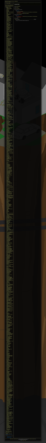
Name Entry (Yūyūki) (9, 271)
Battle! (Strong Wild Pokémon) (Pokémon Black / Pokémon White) (10, 57)
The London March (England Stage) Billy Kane (9, 239)
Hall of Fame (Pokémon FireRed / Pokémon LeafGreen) (10, 191)
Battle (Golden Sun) (8, 49)
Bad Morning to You (8, 35)
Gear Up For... (8, 174)
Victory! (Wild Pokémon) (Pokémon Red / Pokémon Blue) (10, 415)
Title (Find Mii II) (8, 378)
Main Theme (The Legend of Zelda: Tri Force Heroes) (9, 249)
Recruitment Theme (8, 326)
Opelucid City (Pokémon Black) (10, 284)
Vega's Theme (8, 408)
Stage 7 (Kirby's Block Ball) (9, 362)
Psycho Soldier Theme (9, 316)
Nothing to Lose (8, 276)
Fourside (7, 162)
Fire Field (7, 154)
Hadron (22, 11)
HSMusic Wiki (6, 1)
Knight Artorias (8, 221)
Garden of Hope (8, 173)
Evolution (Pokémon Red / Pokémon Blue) (9, 143)
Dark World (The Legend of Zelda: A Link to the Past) (9, 116)
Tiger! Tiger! (8, 377)
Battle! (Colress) (8, 40)
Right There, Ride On (9, 332)
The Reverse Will (8, 330)
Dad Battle (8, 109)
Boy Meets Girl (8, 89)
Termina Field (8, 372)
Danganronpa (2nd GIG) (9, 113)
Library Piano (8, 235)
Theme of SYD (8, 375)
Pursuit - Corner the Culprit (9, 318)
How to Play (8, 203)
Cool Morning (8, 99)
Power (7, 312)
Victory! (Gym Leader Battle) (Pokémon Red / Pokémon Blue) (10, 412)
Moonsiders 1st (8, 263)
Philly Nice (8, 296)
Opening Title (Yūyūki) (9, 290)
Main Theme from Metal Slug (9, 246)
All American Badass (9, 22)
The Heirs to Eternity (9, 200)
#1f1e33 (7, 7)
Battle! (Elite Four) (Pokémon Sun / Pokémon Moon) (9, 44)
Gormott (7, 180)
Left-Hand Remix (8, 228)
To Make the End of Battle (9, 391)
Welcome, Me (8, 420)
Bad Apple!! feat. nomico (9, 34)
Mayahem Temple (8, 254)
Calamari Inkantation (9, 93)
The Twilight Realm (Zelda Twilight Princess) (9, 400)
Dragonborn (8, 129)
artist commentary (17, 8)
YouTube (17, 7)
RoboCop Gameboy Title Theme (10, 333)
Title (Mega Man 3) (8, 379)
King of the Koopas (8, 220)
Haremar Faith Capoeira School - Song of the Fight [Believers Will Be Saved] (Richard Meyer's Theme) (10, 198)
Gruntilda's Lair (8, 188)
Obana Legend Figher (19, 13)
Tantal (7, 370)
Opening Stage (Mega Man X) (9, 289)
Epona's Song (8, 141)
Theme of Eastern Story (9, 374)
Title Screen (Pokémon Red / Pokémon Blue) (9, 383)
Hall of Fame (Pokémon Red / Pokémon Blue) (9, 192)
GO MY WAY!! (8, 178)
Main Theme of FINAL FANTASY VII (9, 247)
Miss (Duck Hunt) (8, 261)
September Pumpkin (8, 346)
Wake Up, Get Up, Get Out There (10, 417)
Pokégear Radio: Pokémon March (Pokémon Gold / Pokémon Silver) (10, 304)
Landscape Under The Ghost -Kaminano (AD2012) (9, 226)
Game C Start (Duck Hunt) (9, 167)
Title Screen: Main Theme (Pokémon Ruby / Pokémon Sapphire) (9, 381)
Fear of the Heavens (8, 147)
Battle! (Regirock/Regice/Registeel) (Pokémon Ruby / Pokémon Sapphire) (9, 53)
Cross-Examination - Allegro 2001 (10, 106)
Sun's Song (8, 368)
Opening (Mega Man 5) (9, 288)
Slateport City (8, 351)
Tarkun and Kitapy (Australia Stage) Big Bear (9, 371)
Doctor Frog (8, 126)
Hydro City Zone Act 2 (9, 205)
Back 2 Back (8, 33)
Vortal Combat (8, 416)
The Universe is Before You (9, 403)
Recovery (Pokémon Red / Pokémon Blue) (9, 325)
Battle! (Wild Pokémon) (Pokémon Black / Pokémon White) (9, 67)
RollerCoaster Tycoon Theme (9, 334)
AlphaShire (24, 13)
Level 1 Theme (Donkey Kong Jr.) (10, 232)
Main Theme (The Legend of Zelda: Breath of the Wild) (9, 248)
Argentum (7, 26)
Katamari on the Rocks (9, 219)
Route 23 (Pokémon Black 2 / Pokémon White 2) (9, 338)
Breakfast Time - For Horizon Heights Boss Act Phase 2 (9, 90)
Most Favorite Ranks (8, 265)
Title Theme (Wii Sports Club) (9, 390)
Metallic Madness (8, 257)
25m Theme (8, 10)
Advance (7, 15)
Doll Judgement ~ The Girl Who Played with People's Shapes (10, 127)
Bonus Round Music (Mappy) (9, 86)
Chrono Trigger (8, 97)
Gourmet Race (16, 1)
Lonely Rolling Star (8, 240)
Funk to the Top (8, 164)
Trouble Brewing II (8, 399)
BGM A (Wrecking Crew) (9, 75)
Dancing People (8, 112)
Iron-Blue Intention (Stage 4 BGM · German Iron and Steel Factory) (10, 214)
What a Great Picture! (9, 421)
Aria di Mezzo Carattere (9, 27)
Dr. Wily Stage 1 (8, 128)
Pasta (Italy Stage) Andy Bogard (10, 294)
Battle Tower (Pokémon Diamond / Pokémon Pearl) (10, 60)
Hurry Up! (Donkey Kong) (9, 204)
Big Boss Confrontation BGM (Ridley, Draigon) (9, 79)
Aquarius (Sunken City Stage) (9, 24)
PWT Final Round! (8, 319)
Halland (7, 194)
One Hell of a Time (8, 283)
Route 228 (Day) (8, 339)
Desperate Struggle (8, 121)
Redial (7, 327)
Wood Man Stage (8, 425)
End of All (8, 139)
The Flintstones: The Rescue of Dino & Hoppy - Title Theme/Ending (9, 157)
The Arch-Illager (8, 25)
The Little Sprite (8, 238)
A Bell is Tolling (8, 73)
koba (25, 16)
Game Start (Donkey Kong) (9, 170)
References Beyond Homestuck (11, 1)
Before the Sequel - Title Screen (10, 71)
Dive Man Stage (8, 124)
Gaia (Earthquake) (8, 165)
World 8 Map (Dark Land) (9, 427)
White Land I (8, 422)
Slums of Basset (8, 353)
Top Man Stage (8, 392)
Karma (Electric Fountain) (9, 217)
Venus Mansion (8, 410)
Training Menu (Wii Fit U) (9, 397)
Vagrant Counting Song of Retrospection (9, 405)
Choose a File (8, 96)
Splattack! (7, 361)
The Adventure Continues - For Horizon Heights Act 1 (9, 16)
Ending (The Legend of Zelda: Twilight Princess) (9, 140)
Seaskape (7, 345)
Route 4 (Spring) (8, 337)
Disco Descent (8, 122)
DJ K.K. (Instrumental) (9, 125)
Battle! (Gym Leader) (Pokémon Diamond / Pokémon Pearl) (10, 50)
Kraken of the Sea (8, 222)
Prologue (7, 315)
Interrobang (19, 12)
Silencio (7, 347)
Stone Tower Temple (9, 366)
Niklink (16, 19)
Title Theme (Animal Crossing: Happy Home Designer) (10, 385)
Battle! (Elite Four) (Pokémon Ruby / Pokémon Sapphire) (9, 43)
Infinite (7, 210)
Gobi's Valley (8, 179)
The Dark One (8, 115)
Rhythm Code (8, 331)
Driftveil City (8, 131)
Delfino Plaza (8, 120)
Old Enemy (8, 281)
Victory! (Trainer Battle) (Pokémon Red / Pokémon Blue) (10, 413)
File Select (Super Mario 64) (9, 148)
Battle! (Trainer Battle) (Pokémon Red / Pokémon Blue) (10, 62)
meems (28, 16)
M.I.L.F (7, 259)
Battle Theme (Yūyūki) (9, 58)
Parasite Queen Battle (9, 293)
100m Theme (8, 11)
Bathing (7, 36)
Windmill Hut (8, 424)
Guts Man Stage (8, 190)
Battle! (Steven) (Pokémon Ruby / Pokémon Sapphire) (10, 56)
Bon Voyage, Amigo (8, 84)
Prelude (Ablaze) (8, 313)
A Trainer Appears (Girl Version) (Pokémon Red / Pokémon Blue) (10, 394)
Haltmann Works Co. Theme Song (10, 195)
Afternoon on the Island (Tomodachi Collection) (9, 18)
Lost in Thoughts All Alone (9, 242)
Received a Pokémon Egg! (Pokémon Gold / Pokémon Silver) (9, 323)
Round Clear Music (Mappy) (9, 336)
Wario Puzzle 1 (8, 418)
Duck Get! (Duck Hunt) (9, 132)
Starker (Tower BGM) (9, 364)
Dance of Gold (8, 111)
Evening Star (8, 142)
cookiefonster (27, 13)
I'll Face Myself (8, 208)
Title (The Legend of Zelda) (9, 384)
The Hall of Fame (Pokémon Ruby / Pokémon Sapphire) (9, 193)
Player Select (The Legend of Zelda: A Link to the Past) (9, 298)
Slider (7, 352)
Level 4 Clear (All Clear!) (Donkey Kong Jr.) (9, 233)
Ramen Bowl (8, 321)
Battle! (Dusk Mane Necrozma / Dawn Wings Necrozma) (10, 41)
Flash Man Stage (8, 156)
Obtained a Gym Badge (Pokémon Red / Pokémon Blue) (10, 278)
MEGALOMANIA (8, 255)
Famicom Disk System (9, 145)
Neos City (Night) (8, 273)
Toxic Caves (8, 393)
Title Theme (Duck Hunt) (9, 387)
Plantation (7, 297)
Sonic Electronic (8, 357)
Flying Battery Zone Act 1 (9, 158)
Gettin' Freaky (8, 175)
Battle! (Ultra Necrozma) (9, 64)
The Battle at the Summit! (9, 38)
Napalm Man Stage (8, 272)
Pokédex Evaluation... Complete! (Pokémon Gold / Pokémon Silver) (10, 301)
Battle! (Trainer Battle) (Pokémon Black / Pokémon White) (10, 61)
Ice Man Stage (8, 206)
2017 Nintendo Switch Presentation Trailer (9, 14)
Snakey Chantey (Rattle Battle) (9, 355)
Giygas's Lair (8, 177)
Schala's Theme (8, 344)
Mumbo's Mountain (8, 268)
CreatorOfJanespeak (35, 16)
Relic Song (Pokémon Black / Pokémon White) (9, 329)
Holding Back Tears (8, 201)
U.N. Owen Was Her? (9, 401)
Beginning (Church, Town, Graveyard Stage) (9, 72)
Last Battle (8, 227)
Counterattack (8, 102)
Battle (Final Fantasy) (9, 45)
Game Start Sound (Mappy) (9, 171)
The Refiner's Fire (8, 328)
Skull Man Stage (8, 349)
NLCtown (7, 275)
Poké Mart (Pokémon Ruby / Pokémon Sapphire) (9, 299)
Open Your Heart (8, 285)
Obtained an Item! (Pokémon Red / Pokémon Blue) (10, 280)
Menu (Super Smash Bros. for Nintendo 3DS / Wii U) (9, 256)
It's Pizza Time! (8, 215)
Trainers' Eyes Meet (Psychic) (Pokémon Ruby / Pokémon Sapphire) (9, 396)
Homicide (7, 202)
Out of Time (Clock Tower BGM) (10, 291)
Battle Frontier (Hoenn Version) (10, 48)
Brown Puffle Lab (8, 91)
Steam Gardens (8, 365)
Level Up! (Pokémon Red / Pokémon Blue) (9, 234)
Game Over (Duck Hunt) (9, 168)
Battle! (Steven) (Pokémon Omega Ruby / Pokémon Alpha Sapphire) (10, 55)
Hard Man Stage (8, 196)
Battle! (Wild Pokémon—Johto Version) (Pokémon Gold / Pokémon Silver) (9, 66)
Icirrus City (8, 207)
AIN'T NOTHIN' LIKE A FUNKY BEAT (9, 21)
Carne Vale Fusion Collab (20, 16)
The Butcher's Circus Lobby (9, 92)
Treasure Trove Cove (9, 398)
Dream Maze (8, 130)
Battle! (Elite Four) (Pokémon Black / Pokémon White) (9, 42)
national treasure (19, 11)
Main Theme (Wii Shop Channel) (10, 250)
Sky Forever (8, 350)
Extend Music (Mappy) (9, 144)
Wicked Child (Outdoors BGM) (10, 423)
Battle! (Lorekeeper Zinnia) (9, 51)
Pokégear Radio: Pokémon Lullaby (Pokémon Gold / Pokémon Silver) (9, 302)
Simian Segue (8, 348)
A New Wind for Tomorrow (9, 274)
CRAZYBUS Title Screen (9, 104)
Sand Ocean (8, 342)
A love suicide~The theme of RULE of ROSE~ (9, 243)
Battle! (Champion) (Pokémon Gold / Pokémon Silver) (9, 39)
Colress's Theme (8, 98)
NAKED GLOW (8, 270)
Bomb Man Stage (8, 82)
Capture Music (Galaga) (9, 94)
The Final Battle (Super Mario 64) (10, 149)
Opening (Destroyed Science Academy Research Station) (9, 287)
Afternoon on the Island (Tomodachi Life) (9, 19)
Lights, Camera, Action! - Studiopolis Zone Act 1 (9, 237)
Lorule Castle (8, 241)
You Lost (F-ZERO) (8, 429)
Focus (7, 159)
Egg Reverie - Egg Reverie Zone (10, 137)
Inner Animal (8, 211)
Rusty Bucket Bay (8, 340)
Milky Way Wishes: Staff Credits (10, 260)
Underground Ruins (8, 402)
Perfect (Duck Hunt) (8, 295)
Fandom (18, 10)
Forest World (8, 160)
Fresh (7, 163)
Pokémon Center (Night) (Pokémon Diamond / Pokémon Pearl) (10, 307)
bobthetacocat (30, 16)
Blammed (7, 80)
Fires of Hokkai (8, 155)
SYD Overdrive (8, 369)
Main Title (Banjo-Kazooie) (9, 251)
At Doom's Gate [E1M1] (9, 31)
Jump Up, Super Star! (9, 216)
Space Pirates (8, 359)
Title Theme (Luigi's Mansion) (9, 389)
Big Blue (7, 78)
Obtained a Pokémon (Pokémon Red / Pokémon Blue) (10, 279)
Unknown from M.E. (9, 404)
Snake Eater (8, 354)
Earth (7, 133)
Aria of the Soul (8, 28)
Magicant (7, 245)
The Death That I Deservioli (9, 118)
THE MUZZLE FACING (9, 269)
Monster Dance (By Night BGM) (10, 262)
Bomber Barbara (8, 83)
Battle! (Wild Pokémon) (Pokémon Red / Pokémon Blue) (10, 68)
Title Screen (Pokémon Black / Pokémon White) (9, 382)
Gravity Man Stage (8, 181)
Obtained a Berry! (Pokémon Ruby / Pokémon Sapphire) (9, 277)
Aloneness (7, 23)
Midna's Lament (8, 258)
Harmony (7, 199)
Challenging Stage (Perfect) (9, 95)
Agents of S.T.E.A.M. (9, 20)
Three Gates (8, 376)
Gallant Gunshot (8, 166)
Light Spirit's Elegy (8, 236)
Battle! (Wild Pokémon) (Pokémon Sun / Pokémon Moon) (10, 69)
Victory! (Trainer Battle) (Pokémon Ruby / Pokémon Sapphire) (9, 414)
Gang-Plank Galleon (8, 172)
